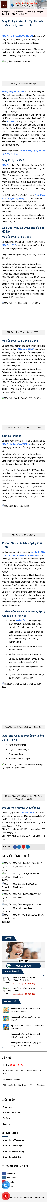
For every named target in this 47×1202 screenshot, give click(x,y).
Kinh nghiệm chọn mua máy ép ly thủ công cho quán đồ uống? (26, 1044)
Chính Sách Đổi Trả (12, 1157)
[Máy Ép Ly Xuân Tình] (23, 4)
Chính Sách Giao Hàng (13, 1151)
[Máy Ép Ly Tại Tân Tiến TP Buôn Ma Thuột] (7, 897)
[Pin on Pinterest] (23, 847)
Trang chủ (6, 12)
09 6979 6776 (28, 812)
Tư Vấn (6, 1118)
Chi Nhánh (18, 12)
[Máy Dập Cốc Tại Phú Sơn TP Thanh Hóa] (7, 887)
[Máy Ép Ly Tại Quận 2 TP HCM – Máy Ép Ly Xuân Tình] (7, 908)
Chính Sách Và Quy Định (14, 1140)
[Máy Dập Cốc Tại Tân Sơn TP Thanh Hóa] (7, 877)
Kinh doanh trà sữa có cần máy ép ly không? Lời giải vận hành (26, 1035)
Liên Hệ (6, 1124)
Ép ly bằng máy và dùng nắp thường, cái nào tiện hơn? (27, 1027)
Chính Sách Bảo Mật (12, 1146)
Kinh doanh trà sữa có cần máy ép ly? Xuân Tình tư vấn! (26, 1009)
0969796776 (23, 965)
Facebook (11, 1173)
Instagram (11, 1178)
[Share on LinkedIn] (28, 847)
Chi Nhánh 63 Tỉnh (11, 1112)
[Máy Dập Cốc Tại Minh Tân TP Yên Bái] (7, 918)
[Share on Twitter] (19, 847)
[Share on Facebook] (15, 847)
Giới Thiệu (8, 1107)
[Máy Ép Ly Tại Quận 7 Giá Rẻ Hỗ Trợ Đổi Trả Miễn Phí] (7, 866)
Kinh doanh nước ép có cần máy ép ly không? (26, 1018)
